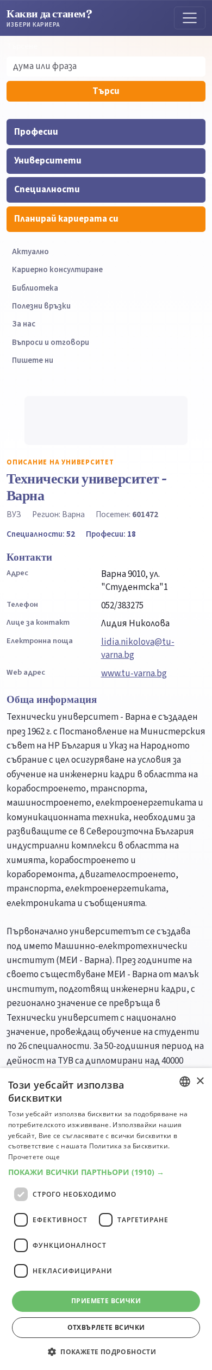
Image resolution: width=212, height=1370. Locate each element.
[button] (106, 1172)
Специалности (47, 189)
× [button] (200, 1081)
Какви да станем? (49, 18)
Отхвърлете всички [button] (106, 1327)
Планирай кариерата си (66, 218)
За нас (23, 324)
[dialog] (106, 1219)
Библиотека (35, 288)
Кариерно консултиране (57, 269)
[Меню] (189, 18)
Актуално (30, 251)
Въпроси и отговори (50, 342)
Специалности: (41, 534)
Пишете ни (32, 360)
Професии (36, 132)
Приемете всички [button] (106, 1300)
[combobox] (184, 1081)
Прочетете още (34, 1156)
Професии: (111, 534)
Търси (106, 91)
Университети (48, 160)
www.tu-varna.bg (134, 673)
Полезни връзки (41, 306)
